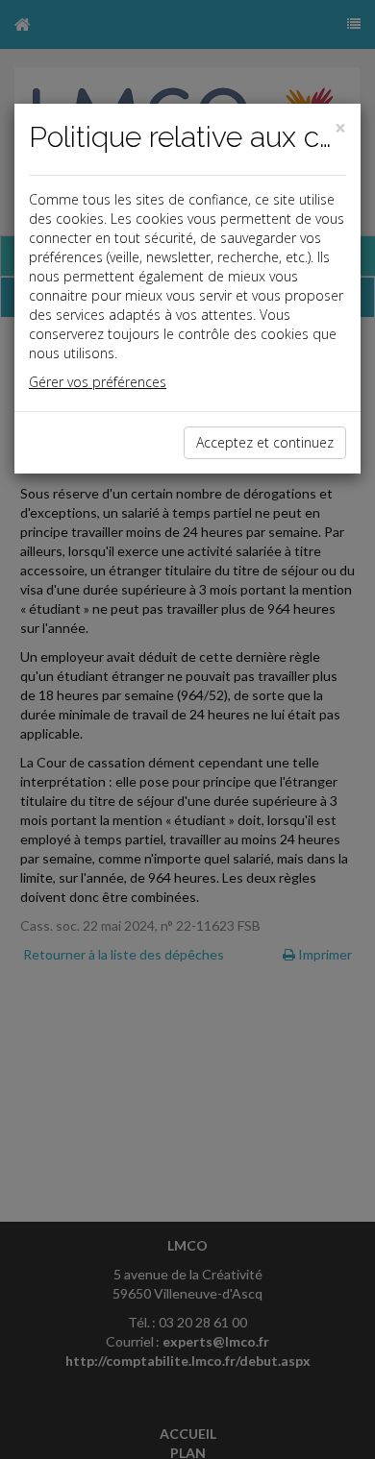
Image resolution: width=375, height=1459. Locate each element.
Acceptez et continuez (265, 442)
